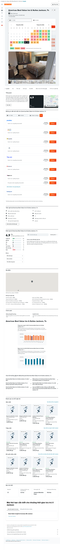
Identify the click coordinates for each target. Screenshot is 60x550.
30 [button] (28, 42)
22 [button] (25, 39)
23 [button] (28, 39)
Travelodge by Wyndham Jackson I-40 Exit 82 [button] (50, 418)
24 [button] (11, 42)
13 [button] (19, 36)
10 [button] (11, 36)
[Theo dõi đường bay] (2, 18)
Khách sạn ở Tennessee (36, 540)
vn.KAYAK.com (8, 540)
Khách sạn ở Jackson (12, 516)
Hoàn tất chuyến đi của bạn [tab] (13, 509)
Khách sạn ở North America (20, 540)
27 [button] (19, 42)
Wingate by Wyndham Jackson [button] (25, 416)
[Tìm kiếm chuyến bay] (2, 8)
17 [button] (11, 39)
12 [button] (16, 36)
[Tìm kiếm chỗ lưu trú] (2, 10)
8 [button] (25, 33)
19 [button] (16, 39)
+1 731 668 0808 (11, 16)
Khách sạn (13, 540)
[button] (58, 1)
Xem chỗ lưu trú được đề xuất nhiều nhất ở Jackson (48, 454)
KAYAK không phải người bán (13, 529)
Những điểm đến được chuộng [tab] (26, 509)
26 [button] (16, 42)
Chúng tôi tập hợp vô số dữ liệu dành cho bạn (16, 532)
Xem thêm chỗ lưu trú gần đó (52, 401)
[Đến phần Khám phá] (2, 16)
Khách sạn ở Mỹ (28, 540)
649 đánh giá (14, 13)
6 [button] (19, 33)
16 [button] (28, 36)
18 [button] (43, 36)
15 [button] (25, 36)
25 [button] (14, 42)
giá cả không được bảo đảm (27, 526)
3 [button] (40, 31)
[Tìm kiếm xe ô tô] (2, 13)
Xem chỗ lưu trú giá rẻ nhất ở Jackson (51, 428)
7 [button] (22, 33)
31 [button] (11, 45)
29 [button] (25, 42)
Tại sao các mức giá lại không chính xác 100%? (16, 534)
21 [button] (22, 39)
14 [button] (22, 36)
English (24, 1)
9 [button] (37, 33)
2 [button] (37, 31)
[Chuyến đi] (2, 22)
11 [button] (43, 33)
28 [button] (22, 42)
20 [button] (19, 39)
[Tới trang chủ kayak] (8, 4)
